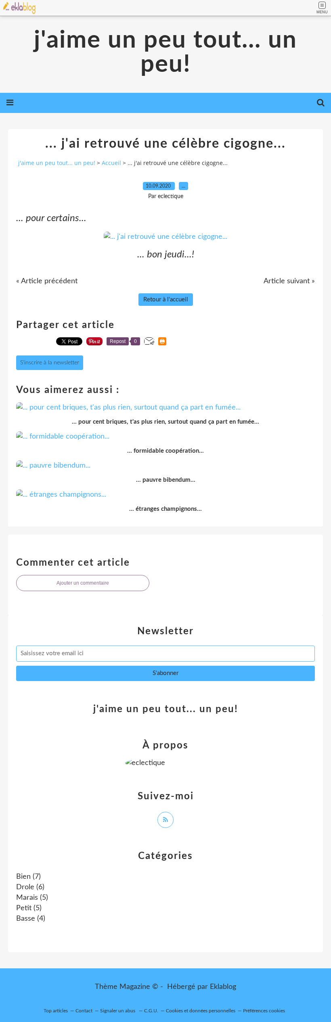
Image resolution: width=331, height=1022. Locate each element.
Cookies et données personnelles (200, 1010)
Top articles (56, 1010)
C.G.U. (151, 1010)
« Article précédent (47, 281)
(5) (32, 897)
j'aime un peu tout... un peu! (165, 52)
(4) (30, 918)
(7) (28, 876)
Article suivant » (289, 281)
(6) (30, 887)
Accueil (111, 163)
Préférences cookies (264, 1010)
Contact (83, 1010)
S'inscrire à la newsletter (49, 363)
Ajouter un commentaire (83, 583)
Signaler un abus (118, 1010)
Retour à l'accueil (165, 300)
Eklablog (223, 987)
